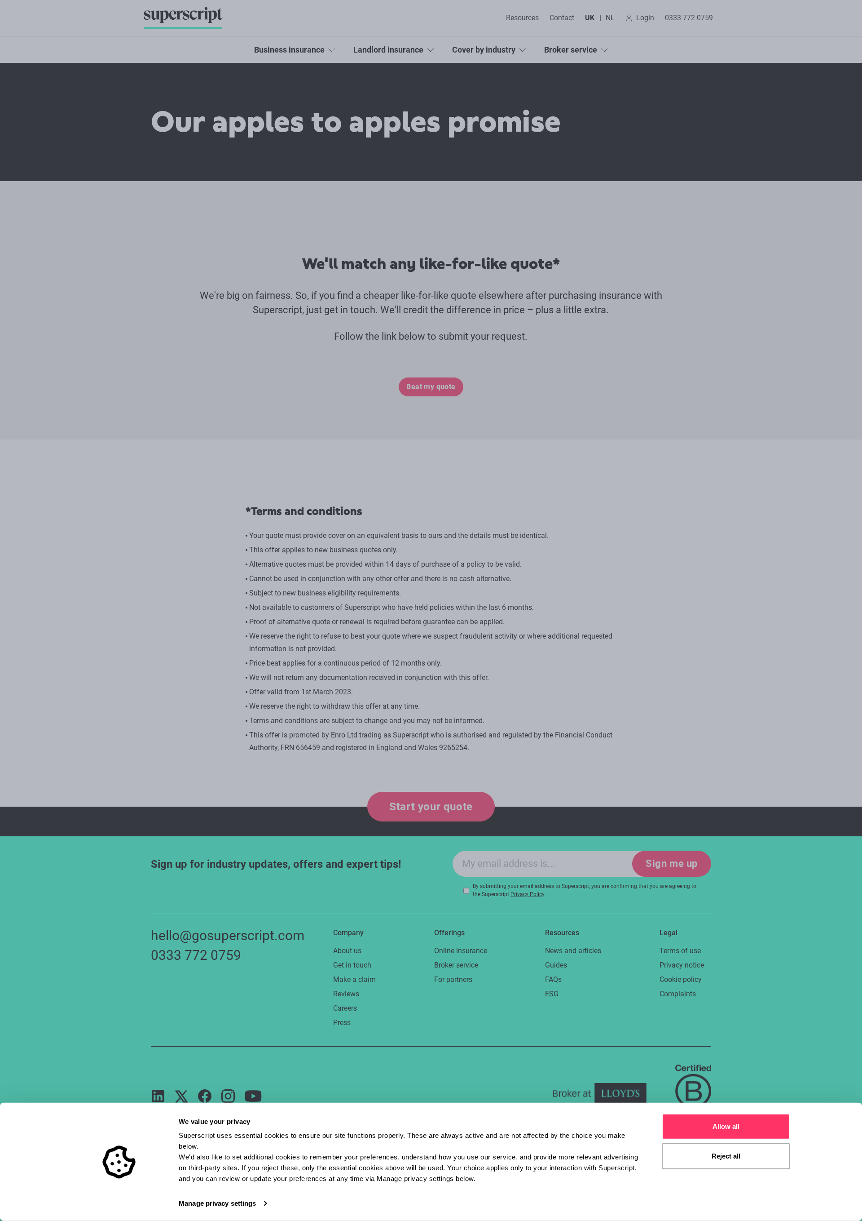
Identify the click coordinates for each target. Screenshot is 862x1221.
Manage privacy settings (217, 1203)
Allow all (725, 1126)
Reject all (726, 1155)
